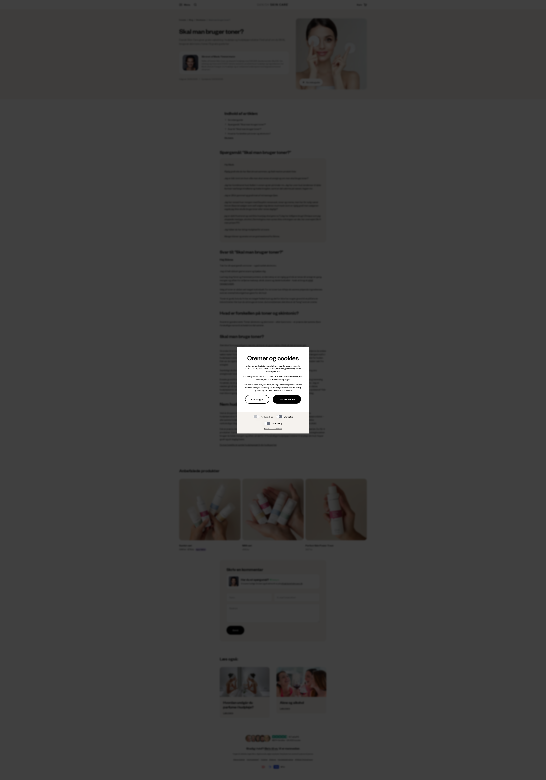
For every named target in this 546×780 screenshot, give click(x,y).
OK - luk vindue (287, 399)
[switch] (279, 416)
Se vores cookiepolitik (273, 429)
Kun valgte (257, 399)
